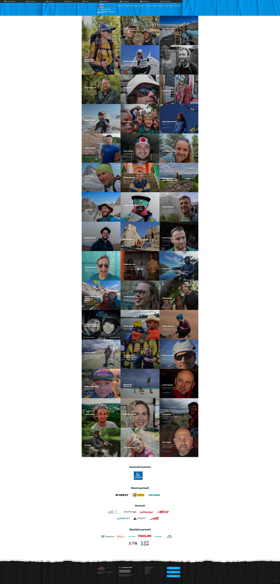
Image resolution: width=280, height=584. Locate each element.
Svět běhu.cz (147, 570)
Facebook (174, 576)
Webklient (276, 580)
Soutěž (171, 5)
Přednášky (126, 5)
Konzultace (148, 5)
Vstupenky (119, 5)
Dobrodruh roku (134, 5)
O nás (173, 572)
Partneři (166, 5)
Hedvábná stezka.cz (149, 567)
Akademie (141, 5)
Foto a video (177, 5)
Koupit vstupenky (173, 568)
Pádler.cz (146, 573)
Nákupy (161, 5)
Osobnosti (155, 5)
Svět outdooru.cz (148, 568)
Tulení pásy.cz (147, 571)
